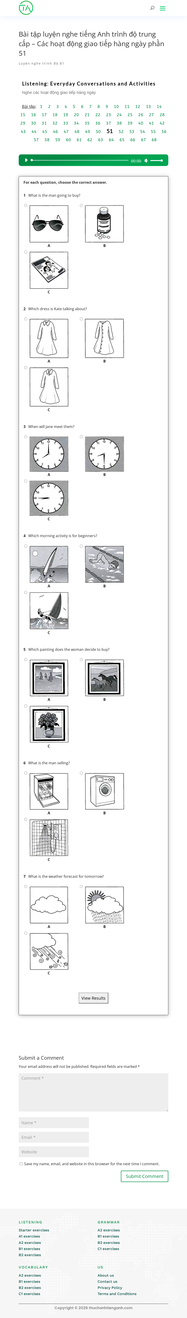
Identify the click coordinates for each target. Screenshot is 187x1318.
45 (44, 131)
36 (97, 123)
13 (148, 106)
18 (54, 114)
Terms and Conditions (117, 1294)
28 (162, 114)
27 (151, 114)
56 (163, 131)
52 (121, 131)
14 (159, 106)
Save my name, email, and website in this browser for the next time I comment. (91, 1163)
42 (162, 123)
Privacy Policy (110, 1287)
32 (54, 123)
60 (68, 139)
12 (137, 106)
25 (129, 114)
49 (87, 131)
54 (142, 131)
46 (55, 131)
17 (44, 114)
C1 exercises (108, 1249)
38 (119, 123)
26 (140, 114)
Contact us (107, 1281)
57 (36, 139)
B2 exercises (30, 1255)
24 (119, 114)
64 (111, 139)
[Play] (26, 160)
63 (100, 139)
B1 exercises (29, 1249)
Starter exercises (34, 1230)
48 (76, 131)
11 (127, 106)
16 (33, 114)
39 (129, 123)
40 (140, 123)
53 (131, 131)
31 (44, 123)
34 (76, 123)
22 (97, 114)
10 (116, 106)
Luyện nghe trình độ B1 (42, 63)
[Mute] (146, 160)
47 (66, 131)
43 (23, 131)
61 (79, 139)
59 (57, 139)
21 (87, 114)
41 (151, 123)
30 (33, 123)
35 (87, 123)
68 (154, 139)
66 (132, 139)
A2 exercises (30, 1242)
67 (143, 139)
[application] (92, 160)
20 (76, 114)
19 (65, 114)
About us (106, 1275)
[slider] (155, 160)
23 (108, 114)
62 (89, 139)
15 (22, 114)
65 (122, 139)
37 (108, 123)
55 (153, 131)
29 (22, 123)
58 (46, 139)
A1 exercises (29, 1236)
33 (65, 123)
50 (98, 131)
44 (33, 131)
